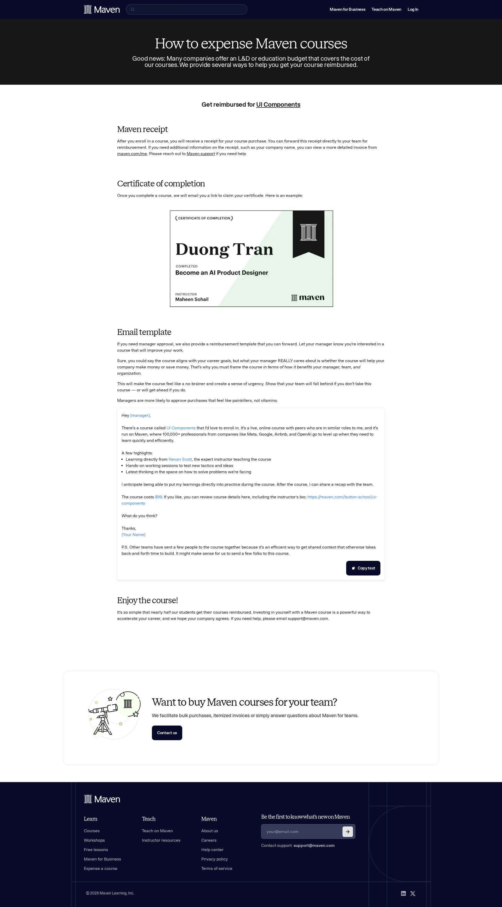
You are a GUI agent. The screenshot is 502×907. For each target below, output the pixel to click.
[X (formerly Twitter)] (413, 893)
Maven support (201, 153)
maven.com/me (132, 153)
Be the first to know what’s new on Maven (305, 817)
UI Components (278, 104)
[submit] (348, 831)
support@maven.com (314, 845)
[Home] (102, 799)
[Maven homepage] (101, 9)
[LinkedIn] (403, 893)
